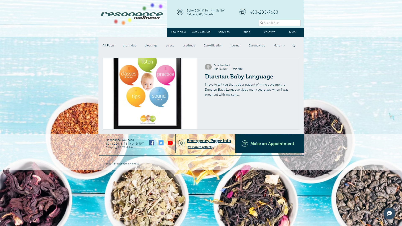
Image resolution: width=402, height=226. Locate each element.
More (276, 46)
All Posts (109, 46)
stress (170, 46)
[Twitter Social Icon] (161, 142)
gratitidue (129, 46)
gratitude (189, 46)
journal (235, 46)
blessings (151, 46)
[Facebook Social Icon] (151, 142)
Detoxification (213, 46)
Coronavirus (257, 46)
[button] (294, 46)
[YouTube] (170, 142)
